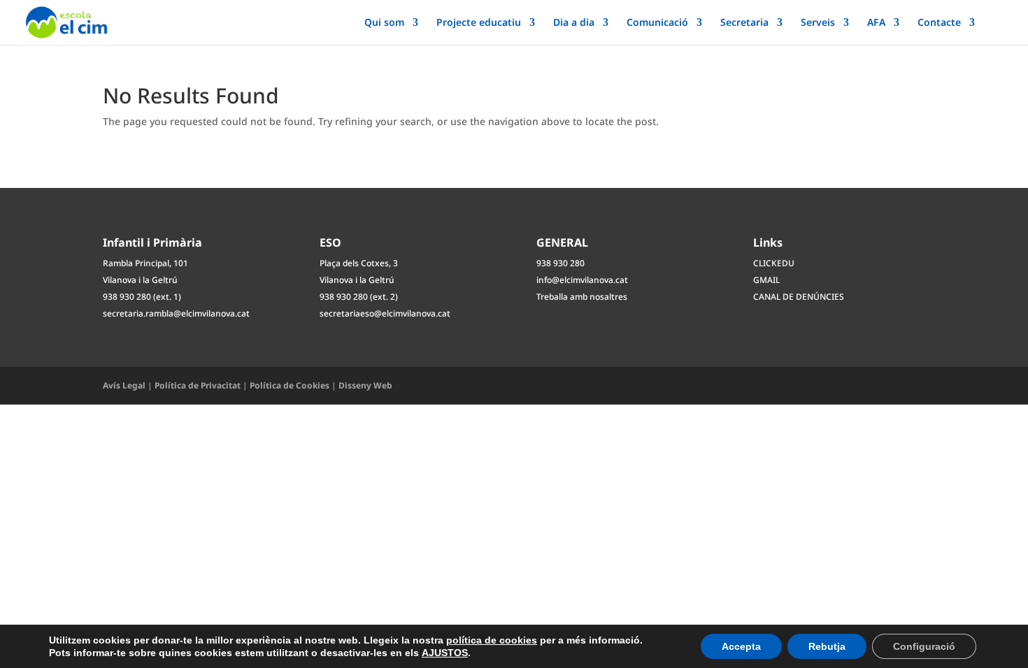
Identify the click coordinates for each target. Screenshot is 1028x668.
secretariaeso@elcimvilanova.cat (385, 313)
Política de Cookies (289, 385)
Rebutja (826, 646)
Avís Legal (124, 385)
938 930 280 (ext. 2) (359, 297)
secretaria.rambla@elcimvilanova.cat (176, 313)
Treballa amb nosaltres (581, 297)
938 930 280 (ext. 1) (142, 297)
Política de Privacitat (198, 385)
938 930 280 (560, 263)
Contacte (939, 23)
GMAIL (766, 280)
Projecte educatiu (478, 23)
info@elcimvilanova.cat (582, 280)
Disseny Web (365, 385)
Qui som (384, 23)
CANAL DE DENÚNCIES (798, 297)
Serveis (818, 23)
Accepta (741, 646)
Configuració (924, 646)
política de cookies (491, 640)
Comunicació (657, 23)
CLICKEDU (773, 263)
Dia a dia (573, 23)
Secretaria (744, 23)
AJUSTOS (445, 652)
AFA (876, 23)
